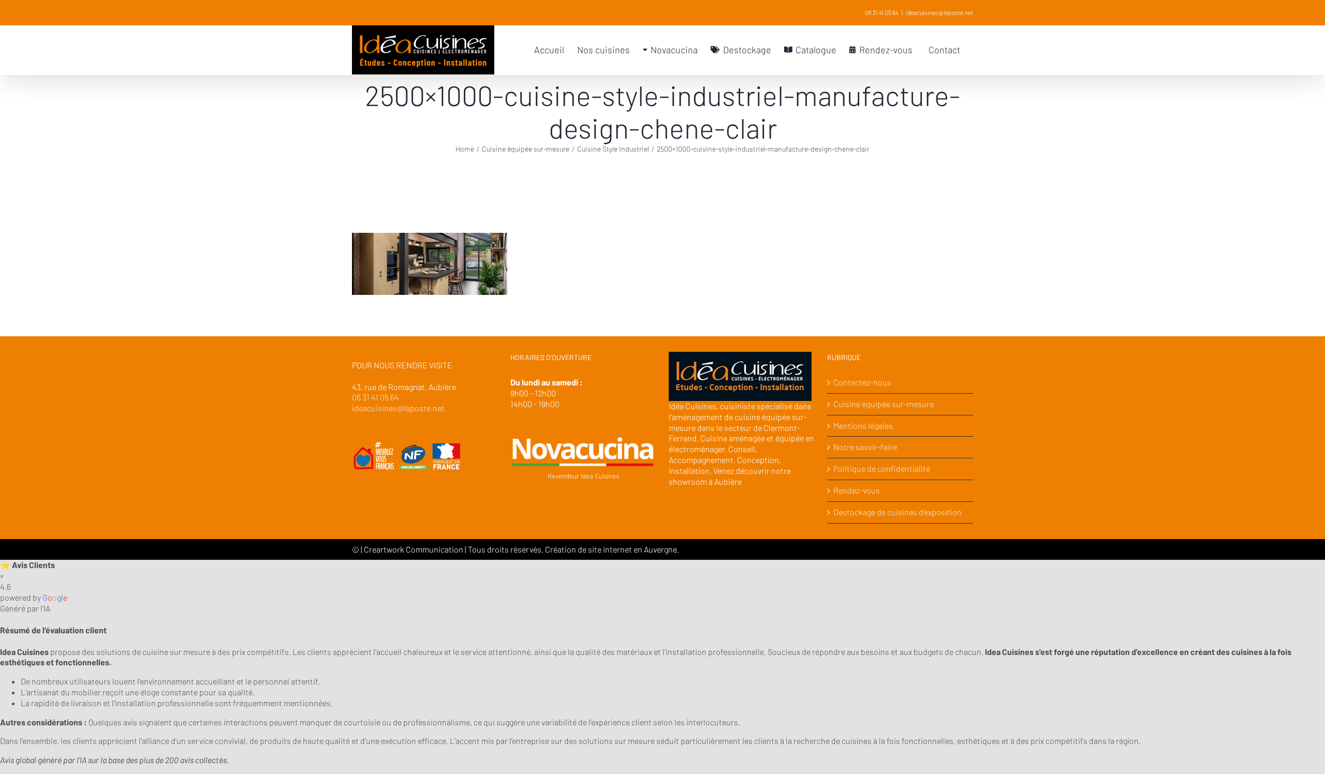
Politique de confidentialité (881, 468)
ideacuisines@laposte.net (939, 12)
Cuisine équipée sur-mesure (883, 404)
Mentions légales (863, 425)
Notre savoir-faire (865, 447)
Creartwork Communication (414, 549)
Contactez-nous (862, 382)
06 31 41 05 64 (882, 12)
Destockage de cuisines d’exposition (897, 512)
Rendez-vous (856, 490)
